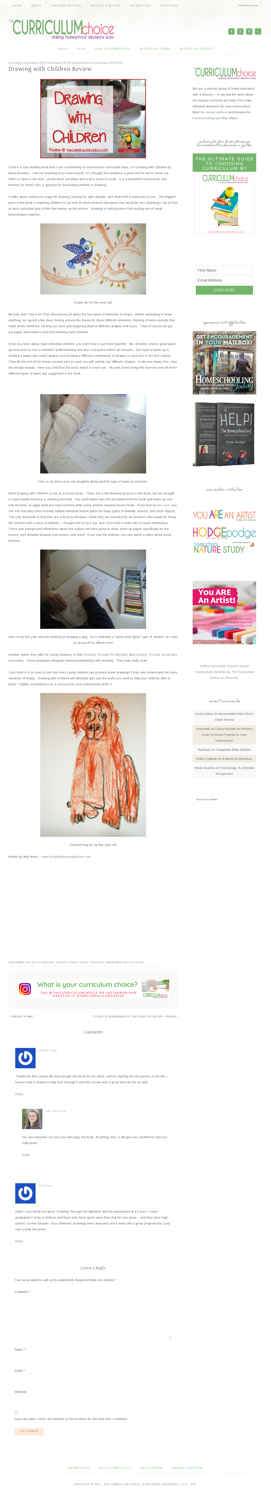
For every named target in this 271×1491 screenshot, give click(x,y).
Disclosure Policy (115, 1468)
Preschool (116, 63)
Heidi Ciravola (205, 768)
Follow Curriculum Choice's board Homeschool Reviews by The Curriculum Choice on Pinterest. (224, 672)
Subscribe (224, 290)
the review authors (214, 112)
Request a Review (188, 1468)
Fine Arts (67, 63)
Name (20, 1349)
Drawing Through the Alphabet (106, 654)
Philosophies (152, 1468)
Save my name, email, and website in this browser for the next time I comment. (71, 1419)
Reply (19, 1094)
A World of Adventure (238, 759)
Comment (23, 1292)
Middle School (91, 63)
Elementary (45, 63)
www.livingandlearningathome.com (66, 856)
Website (21, 1392)
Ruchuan (204, 749)
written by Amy (134, 962)
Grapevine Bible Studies (233, 749)
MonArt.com (161, 505)
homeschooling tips (207, 118)
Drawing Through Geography (155, 654)
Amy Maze (53, 1111)
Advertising (79, 1468)
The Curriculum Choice (61, 29)
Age (13, 63)
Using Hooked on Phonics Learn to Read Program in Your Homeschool (227, 734)
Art (26, 63)
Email (20, 1370)
